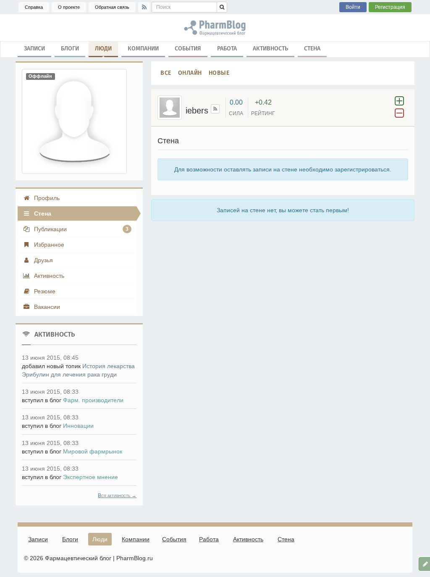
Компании (143, 48)
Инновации (78, 425)
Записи (34, 48)
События (188, 48)
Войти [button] (353, 7)
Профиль (46, 198)
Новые (219, 72)
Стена (312, 48)
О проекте (69, 7)
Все (165, 72)
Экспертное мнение (90, 477)
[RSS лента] (215, 108)
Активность (270, 48)
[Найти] (222, 7)
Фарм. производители (93, 400)
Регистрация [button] (390, 7)
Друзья (42, 260)
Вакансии (46, 306)
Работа (227, 48)
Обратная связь (112, 7)
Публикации (80, 229)
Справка (34, 7)
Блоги (70, 48)
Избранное (48, 244)
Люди (103, 48)
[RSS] (144, 7)
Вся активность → (117, 495)
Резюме (43, 291)
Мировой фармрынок (92, 451)
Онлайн (190, 72)
